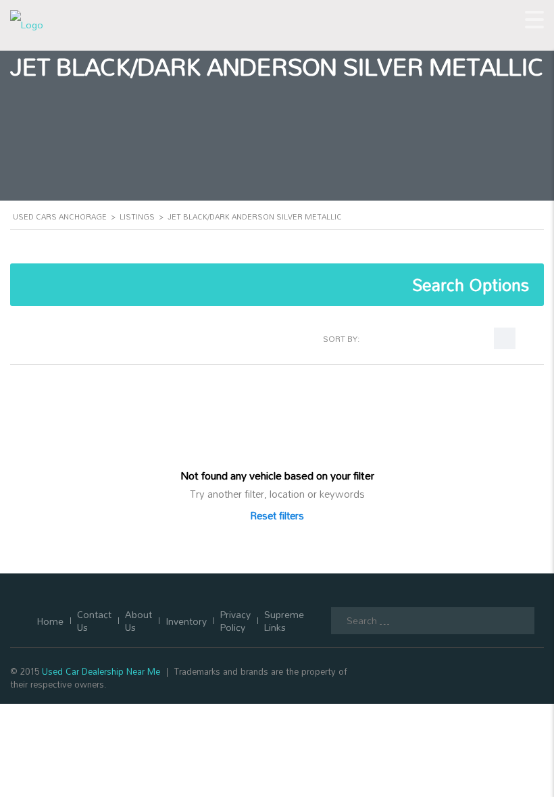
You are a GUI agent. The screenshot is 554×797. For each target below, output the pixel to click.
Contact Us (94, 621)
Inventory (186, 621)
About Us (138, 621)
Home (50, 621)
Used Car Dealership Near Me (101, 671)
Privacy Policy (235, 621)
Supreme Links (284, 621)
